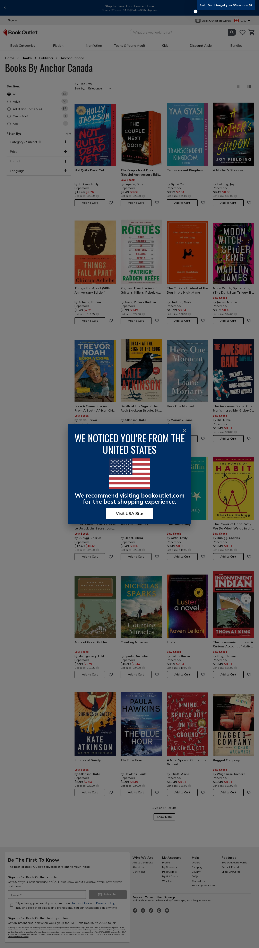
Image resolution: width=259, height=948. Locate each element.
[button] (226, 5)
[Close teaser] (195, 11)
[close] (184, 431)
